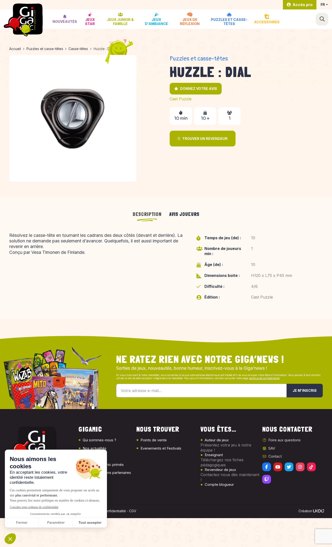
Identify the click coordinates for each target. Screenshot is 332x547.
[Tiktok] (311, 466)
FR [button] (323, 4)
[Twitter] (289, 466)
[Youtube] (277, 466)
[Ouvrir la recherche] (322, 19)
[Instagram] (300, 466)
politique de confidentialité (264, 378)
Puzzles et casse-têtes (199, 58)
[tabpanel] (166, 269)
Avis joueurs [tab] (184, 214)
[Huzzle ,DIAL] (72, 118)
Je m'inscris (305, 390)
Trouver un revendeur (204, 139)
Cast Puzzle (181, 98)
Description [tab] (147, 214)
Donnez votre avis (198, 88)
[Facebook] (266, 466)
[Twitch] (266, 479)
